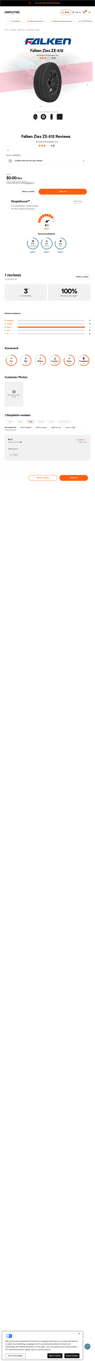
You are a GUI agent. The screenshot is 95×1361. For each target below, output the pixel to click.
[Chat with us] (87, 1346)
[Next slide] (87, 85)
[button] (46, 161)
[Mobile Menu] (89, 12)
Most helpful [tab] (26, 427)
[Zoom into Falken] (47, 82)
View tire (62, 191)
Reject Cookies (55, 1355)
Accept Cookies (72, 1355)
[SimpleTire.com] (14, 12)
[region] (42, 1345)
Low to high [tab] (70, 427)
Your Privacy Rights (15, 1355)
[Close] (79, 1333)
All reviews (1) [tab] (10, 427)
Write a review (28, 191)
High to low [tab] (56, 427)
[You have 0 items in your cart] (83, 12)
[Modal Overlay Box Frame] (47, 3)
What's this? (78, 201)
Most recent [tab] (41, 427)
